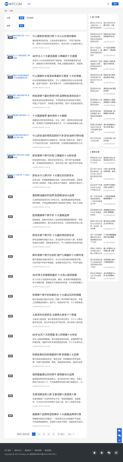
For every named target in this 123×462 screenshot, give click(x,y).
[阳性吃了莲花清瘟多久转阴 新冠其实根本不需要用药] (96, 65)
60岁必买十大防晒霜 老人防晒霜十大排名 (54, 334)
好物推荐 (30, 18)
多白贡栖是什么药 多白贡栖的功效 (110, 275)
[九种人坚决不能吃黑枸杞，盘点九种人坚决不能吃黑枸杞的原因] (96, 174)
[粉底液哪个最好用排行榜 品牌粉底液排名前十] (18, 101)
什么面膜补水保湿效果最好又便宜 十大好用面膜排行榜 (57, 76)
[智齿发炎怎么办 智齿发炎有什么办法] (96, 160)
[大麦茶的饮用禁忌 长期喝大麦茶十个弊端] (18, 320)
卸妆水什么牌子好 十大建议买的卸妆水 (53, 175)
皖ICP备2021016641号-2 (46, 454)
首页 (29, 4)
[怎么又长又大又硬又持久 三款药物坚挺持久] (96, 25)
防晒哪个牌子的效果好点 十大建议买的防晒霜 (56, 294)
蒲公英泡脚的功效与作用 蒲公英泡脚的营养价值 (110, 127)
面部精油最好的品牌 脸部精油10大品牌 (53, 195)
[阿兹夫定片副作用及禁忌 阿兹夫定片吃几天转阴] (96, 79)
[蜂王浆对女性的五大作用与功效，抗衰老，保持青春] (96, 225)
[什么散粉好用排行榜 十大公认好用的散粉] (18, 41)
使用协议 (28, 450)
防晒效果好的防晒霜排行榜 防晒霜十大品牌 (55, 354)
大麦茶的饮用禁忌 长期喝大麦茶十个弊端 (54, 314)
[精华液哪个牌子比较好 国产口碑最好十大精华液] (18, 260)
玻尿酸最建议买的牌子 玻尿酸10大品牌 (53, 374)
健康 (21, 18)
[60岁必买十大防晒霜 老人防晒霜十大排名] (18, 340)
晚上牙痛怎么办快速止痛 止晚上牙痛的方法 (110, 250)
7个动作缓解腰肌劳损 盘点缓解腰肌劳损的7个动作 (110, 237)
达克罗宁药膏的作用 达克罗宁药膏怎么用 (110, 187)
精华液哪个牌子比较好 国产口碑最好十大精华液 (57, 255)
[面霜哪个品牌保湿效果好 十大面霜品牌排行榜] (18, 420)
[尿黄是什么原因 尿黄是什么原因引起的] (96, 102)
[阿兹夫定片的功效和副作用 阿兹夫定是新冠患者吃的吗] (96, 38)
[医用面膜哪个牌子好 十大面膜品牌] (18, 221)
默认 (21, 26)
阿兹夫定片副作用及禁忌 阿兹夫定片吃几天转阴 (110, 77)
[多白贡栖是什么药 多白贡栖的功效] (96, 276)
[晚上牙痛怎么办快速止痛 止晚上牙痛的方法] (96, 251)
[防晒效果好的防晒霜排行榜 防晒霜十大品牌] (18, 360)
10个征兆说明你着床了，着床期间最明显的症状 (110, 50)
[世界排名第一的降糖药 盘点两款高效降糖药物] (96, 115)
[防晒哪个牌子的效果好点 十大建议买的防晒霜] (18, 300)
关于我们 (7, 450)
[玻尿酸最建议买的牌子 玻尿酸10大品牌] (18, 380)
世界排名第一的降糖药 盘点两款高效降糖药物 (110, 113)
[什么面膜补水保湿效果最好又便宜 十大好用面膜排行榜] (18, 81)
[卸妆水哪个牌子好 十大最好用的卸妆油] (18, 240)
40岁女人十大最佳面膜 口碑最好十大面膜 (54, 56)
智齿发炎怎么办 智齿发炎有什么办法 (109, 160)
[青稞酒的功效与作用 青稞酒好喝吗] (96, 212)
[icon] (94, 452)
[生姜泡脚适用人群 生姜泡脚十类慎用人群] (18, 400)
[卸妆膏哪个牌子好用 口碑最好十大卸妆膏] (18, 161)
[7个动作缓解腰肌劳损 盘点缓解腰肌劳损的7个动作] (96, 238)
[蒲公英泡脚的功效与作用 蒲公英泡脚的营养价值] (96, 128)
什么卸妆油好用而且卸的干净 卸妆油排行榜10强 (58, 135)
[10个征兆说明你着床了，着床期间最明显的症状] (96, 51)
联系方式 (18, 450)
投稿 (115, 4)
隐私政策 (38, 450)
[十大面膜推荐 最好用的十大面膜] (18, 121)
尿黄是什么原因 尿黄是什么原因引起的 (109, 102)
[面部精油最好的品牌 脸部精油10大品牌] (18, 201)
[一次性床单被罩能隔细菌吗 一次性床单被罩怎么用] (96, 200)
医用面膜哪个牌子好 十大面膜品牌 (50, 215)
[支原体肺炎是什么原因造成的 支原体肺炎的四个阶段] (96, 263)
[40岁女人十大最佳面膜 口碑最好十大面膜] (18, 61)
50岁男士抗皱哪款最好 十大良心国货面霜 (54, 275)
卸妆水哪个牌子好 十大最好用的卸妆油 (53, 235)
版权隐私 (48, 450)
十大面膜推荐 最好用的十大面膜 (49, 115)
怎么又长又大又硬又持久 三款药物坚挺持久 (110, 25)
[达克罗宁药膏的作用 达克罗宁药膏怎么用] (96, 187)
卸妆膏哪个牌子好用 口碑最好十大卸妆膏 (54, 155)
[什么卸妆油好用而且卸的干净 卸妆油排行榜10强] (18, 141)
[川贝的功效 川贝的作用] (96, 141)
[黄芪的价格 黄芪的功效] (96, 91)
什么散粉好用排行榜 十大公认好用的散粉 (54, 36)
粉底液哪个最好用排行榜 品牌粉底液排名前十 (56, 95)
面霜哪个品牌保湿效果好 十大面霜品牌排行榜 (56, 414)
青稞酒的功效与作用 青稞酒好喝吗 (110, 212)
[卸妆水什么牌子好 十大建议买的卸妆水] (18, 181)
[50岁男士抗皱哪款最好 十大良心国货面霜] (18, 280)
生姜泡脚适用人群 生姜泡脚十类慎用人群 (54, 394)
